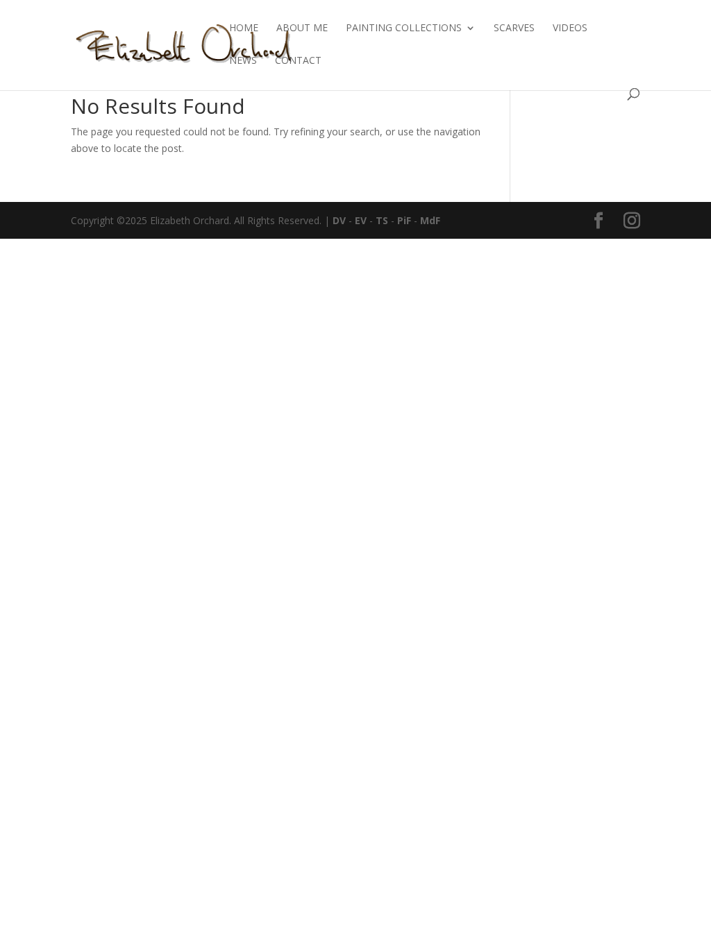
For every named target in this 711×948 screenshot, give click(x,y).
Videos (570, 28)
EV (361, 220)
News (243, 61)
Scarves (514, 28)
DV (339, 220)
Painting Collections (404, 28)
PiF (404, 220)
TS (382, 220)
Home (243, 28)
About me (302, 28)
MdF (430, 220)
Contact (298, 61)
